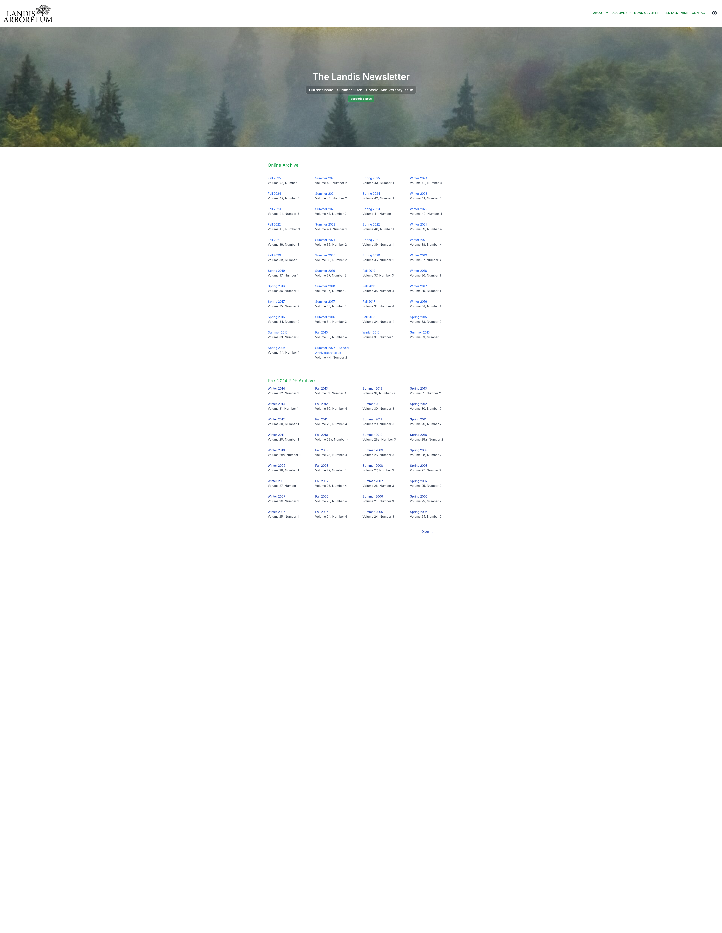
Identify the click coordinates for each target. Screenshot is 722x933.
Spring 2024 (371, 193)
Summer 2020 (325, 255)
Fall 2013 (321, 388)
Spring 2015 (418, 317)
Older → (427, 531)
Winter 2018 (418, 271)
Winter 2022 (418, 209)
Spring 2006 (419, 496)
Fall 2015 (321, 332)
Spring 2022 (371, 224)
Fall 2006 (321, 496)
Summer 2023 (325, 209)
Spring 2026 (276, 348)
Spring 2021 (371, 240)
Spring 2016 (276, 317)
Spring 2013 (418, 388)
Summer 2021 (325, 240)
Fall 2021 (274, 240)
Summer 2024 (325, 193)
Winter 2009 (276, 465)
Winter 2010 (276, 450)
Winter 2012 (276, 419)
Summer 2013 (372, 388)
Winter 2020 (418, 240)
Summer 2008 (373, 465)
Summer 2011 (372, 419)
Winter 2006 (276, 512)
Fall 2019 (369, 271)
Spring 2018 (276, 286)
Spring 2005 (418, 512)
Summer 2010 (372, 435)
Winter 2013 (276, 404)
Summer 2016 (325, 317)
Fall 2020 (274, 255)
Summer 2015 (277, 332)
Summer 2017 (325, 301)
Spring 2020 (371, 255)
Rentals (671, 13)
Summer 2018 (325, 286)
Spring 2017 (276, 301)
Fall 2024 (274, 193)
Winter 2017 (418, 286)
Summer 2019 (325, 271)
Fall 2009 (321, 450)
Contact (699, 13)
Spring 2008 (419, 465)
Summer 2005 (373, 512)
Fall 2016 (369, 317)
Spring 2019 (276, 271)
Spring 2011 (418, 419)
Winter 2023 (418, 193)
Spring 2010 (418, 435)
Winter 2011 (276, 435)
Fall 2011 (321, 419)
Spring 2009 (419, 450)
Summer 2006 (373, 496)
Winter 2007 (276, 496)
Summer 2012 (372, 404)
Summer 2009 (373, 450)
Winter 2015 (371, 332)
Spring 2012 (418, 404)
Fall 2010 (321, 435)
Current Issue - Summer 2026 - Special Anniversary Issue (361, 90)
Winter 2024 (419, 178)
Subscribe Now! (361, 98)
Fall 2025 (274, 178)
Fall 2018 (369, 286)
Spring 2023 (371, 209)
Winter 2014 (276, 388)
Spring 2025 (371, 178)
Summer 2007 (373, 481)
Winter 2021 (418, 224)
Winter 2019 (418, 255)
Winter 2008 (276, 481)
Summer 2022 (325, 224)
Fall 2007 (321, 481)
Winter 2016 (418, 301)
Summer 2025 (325, 178)
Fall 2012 (321, 404)
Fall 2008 (321, 465)
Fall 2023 (274, 209)
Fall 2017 (369, 301)
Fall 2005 (321, 512)
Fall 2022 (274, 224)
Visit (685, 13)
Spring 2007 (419, 481)
